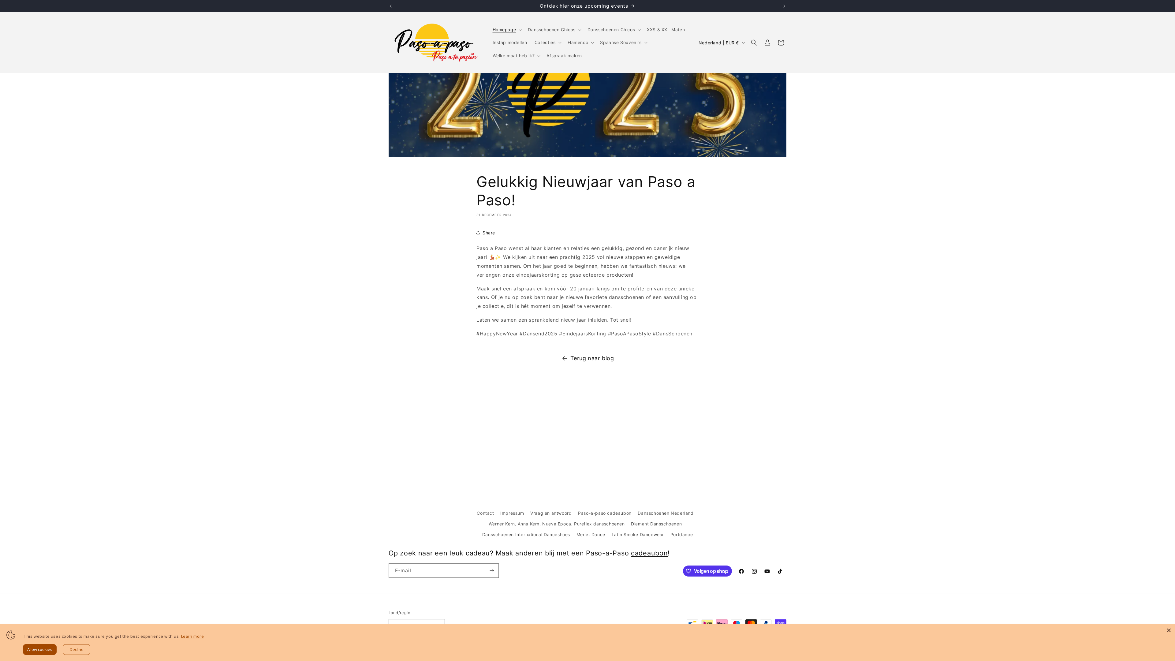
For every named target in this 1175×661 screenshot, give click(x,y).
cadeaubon (649, 553)
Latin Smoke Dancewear (638, 534)
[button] (506, 29)
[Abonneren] (491, 570)
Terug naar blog (592, 358)
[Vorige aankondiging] (390, 6)
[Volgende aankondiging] (784, 6)
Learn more (192, 636)
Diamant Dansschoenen (656, 523)
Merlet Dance (590, 534)
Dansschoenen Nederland (665, 513)
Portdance (681, 534)
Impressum (512, 513)
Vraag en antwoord (551, 513)
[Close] (1169, 630)
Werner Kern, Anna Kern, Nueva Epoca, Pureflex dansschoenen (557, 523)
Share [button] (489, 232)
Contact (485, 513)
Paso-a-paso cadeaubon (605, 513)
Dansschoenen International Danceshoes (526, 534)
